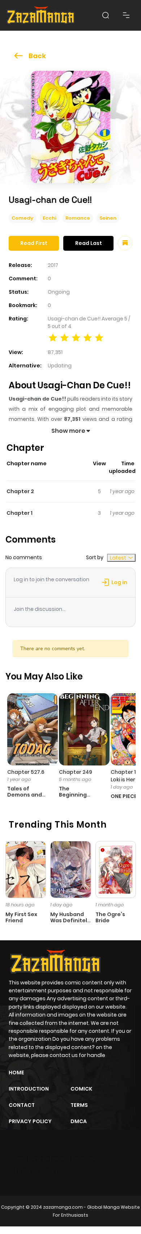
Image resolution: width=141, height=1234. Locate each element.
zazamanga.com (63, 1207)
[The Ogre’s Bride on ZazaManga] (116, 869)
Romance (77, 218)
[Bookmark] (125, 243)
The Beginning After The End (77, 794)
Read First (33, 243)
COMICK (81, 1088)
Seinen (107, 218)
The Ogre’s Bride (110, 917)
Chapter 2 (20, 491)
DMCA (78, 1121)
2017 (53, 265)
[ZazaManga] (40, 15)
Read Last (88, 243)
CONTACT (22, 1105)
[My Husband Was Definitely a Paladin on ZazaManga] (70, 869)
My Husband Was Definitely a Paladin (70, 920)
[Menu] (126, 15)
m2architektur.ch (40, 1171)
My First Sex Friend (21, 917)
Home (16, 1072)
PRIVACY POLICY (30, 1121)
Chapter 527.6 (25, 772)
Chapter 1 (20, 513)
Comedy (22, 218)
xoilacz (61, 1158)
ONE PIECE (124, 796)
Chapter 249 (75, 772)
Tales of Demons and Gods (24, 794)
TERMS (79, 1105)
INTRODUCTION (29, 1088)
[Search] (105, 15)
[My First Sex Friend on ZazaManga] (26, 869)
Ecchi (49, 218)
